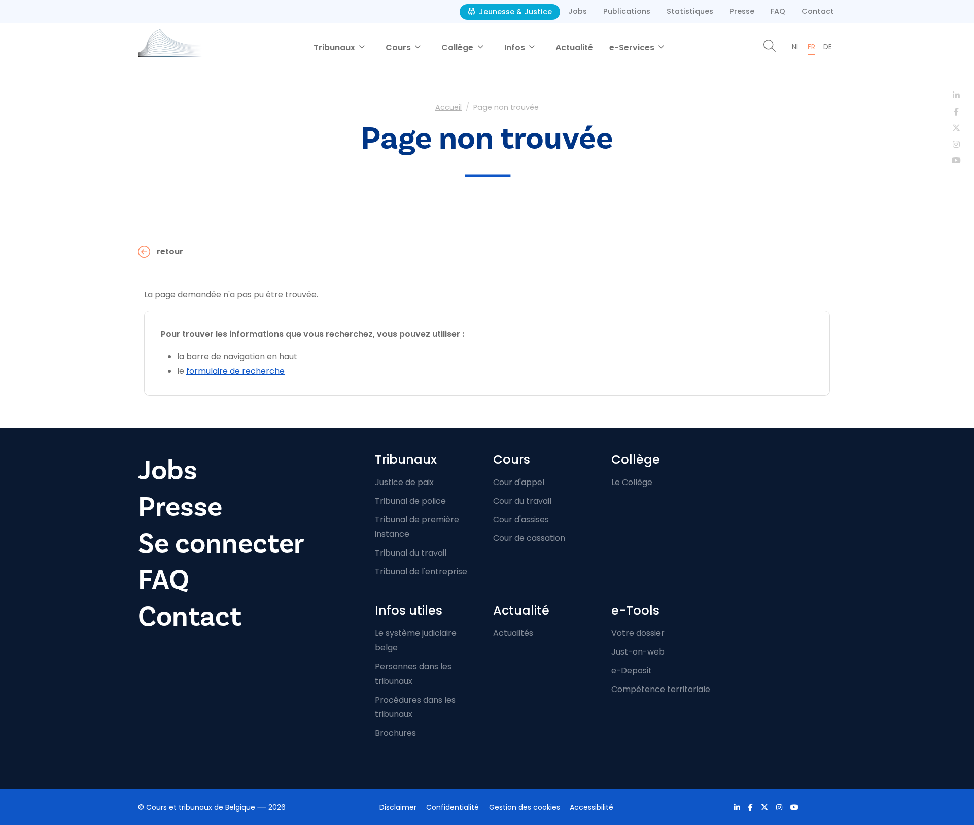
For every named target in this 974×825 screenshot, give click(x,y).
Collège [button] (458, 47)
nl (795, 47)
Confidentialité (452, 807)
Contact (818, 11)
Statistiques (690, 11)
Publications (626, 11)
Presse (741, 11)
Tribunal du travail (410, 553)
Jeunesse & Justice (514, 12)
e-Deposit (631, 670)
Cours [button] (399, 47)
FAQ (778, 11)
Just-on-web (638, 652)
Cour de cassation (529, 538)
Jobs (577, 11)
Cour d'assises (521, 519)
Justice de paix (404, 482)
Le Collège (631, 482)
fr (811, 47)
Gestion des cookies (524, 807)
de (827, 47)
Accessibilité (591, 807)
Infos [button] (515, 47)
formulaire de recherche (235, 371)
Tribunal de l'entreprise (421, 571)
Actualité (574, 47)
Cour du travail (522, 501)
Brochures (395, 733)
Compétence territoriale (660, 689)
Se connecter (221, 544)
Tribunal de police (410, 501)
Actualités (513, 633)
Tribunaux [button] (335, 47)
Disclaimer (397, 807)
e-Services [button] (632, 47)
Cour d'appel (518, 482)
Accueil (448, 107)
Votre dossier (638, 633)
